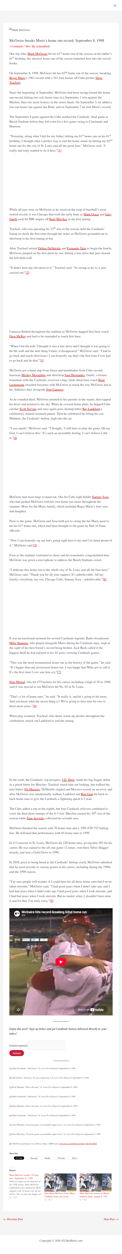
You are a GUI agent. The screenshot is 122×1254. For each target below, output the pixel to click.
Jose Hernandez (75, 375)
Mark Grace (91, 214)
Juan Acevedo (35, 818)
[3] (42, 360)
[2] (27, 272)
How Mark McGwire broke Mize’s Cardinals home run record (59, 1195)
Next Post (111, 1219)
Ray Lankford (91, 409)
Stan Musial (17, 682)
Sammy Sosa (100, 497)
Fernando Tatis (76, 248)
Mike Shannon (18, 643)
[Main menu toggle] (115, 5)
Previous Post (13, 1219)
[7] (59, 672)
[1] (59, 150)
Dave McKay (17, 336)
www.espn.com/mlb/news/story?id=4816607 (78, 1143)
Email (18, 1045)
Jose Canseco (54, 389)
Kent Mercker (58, 219)
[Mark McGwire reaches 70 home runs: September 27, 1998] (26, 1186)
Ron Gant (87, 794)
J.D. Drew (68, 779)
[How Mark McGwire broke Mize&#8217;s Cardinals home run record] (60, 1182)
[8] (35, 706)
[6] (105, 579)
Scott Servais (28, 409)
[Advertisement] (61, 180)
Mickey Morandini (33, 375)
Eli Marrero (32, 789)
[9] (52, 901)
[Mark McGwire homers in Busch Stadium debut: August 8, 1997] (96, 1182)
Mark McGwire (37, 53)
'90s (27, 46)
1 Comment (16, 46)
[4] (15, 438)
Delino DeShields (49, 248)
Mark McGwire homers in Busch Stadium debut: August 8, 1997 (94, 1195)
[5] (35, 545)
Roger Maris (17, 78)
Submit (17, 1053)
